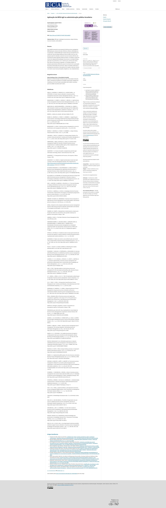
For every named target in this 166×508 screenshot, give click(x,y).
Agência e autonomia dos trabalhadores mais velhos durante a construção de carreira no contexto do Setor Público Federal (74, 449)
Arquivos (52, 13)
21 (60, 470)
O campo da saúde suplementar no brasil (83, 439)
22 (61, 470)
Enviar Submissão (107, 27)
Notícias (78, 9)
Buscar (118, 9)
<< (47, 470)
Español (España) (107, 19)
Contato (97, 9)
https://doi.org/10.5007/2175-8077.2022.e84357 (60, 35)
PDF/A (86, 48)
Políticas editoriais (55, 9)
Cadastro (91, 9)
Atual (63, 9)
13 (49, 470)
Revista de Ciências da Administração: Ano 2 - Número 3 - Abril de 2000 (83, 447)
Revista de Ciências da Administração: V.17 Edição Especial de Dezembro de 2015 (81, 458)
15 (52, 470)
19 (57, 470)
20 (59, 470)
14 (51, 470)
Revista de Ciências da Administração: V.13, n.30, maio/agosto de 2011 (82, 468)
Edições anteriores (70, 9)
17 (55, 470)
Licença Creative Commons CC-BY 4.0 (65, 485)
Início (48, 13)
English (104, 17)
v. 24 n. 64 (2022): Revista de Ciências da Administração (66, 13)
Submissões (84, 9)
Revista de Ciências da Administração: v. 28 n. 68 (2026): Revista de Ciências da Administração (73, 450)
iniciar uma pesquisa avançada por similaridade (66, 473)
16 (53, 470)
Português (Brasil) (107, 21)
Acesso (119, 1)
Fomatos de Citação (88, 68)
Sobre (46, 9)
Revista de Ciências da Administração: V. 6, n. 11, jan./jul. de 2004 (73, 440)
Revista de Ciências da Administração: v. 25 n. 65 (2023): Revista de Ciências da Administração (77, 438)
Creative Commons (89, 135)
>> (63, 470)
